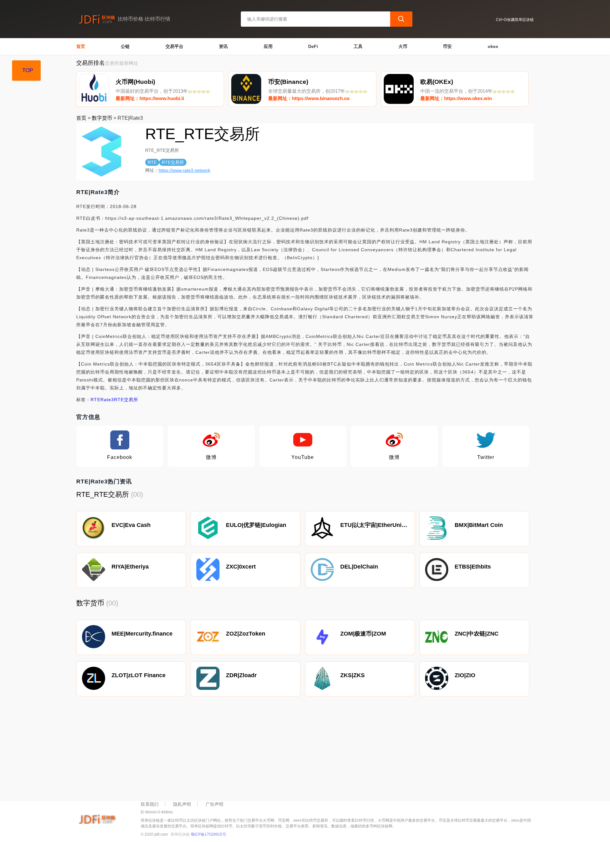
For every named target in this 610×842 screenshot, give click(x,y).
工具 (358, 46)
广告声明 (214, 804)
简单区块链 (180, 834)
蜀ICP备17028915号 (208, 834)
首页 (80, 46)
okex (493, 46)
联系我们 (150, 804)
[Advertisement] (267, 750)
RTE (95, 399)
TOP (27, 70)
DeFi (313, 46)
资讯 (223, 46)
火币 (402, 46)
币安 (447, 46)
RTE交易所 (126, 399)
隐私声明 (182, 804)
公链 (125, 46)
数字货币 (102, 118)
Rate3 (107, 399)
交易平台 (174, 46)
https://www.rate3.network (184, 170)
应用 (268, 46)
